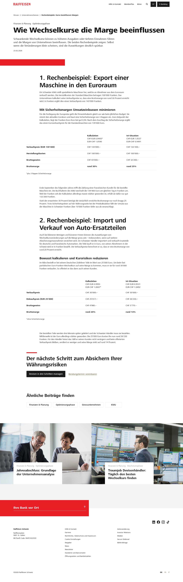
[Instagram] (163, 522)
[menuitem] (115, 4)
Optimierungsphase (65, 404)
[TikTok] (168, 522)
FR (165, 572)
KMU (113, 404)
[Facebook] (158, 522)
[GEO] (84, 507)
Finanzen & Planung (39, 404)
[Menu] (153, 4)
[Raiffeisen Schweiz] (22, 4)
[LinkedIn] (153, 522)
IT (169, 572)
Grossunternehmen (91, 404)
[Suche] (147, 4)
